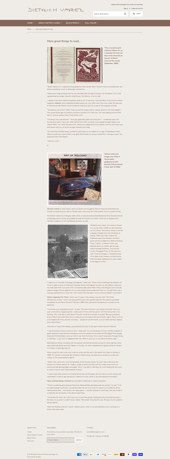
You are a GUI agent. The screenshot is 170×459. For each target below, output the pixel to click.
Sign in (126, 8)
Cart (138, 14)
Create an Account (137, 8)
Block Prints (73, 23)
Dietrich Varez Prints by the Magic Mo (45, 454)
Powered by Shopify (34, 457)
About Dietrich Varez (49, 23)
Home (30, 23)
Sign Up (79, 440)
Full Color (91, 23)
